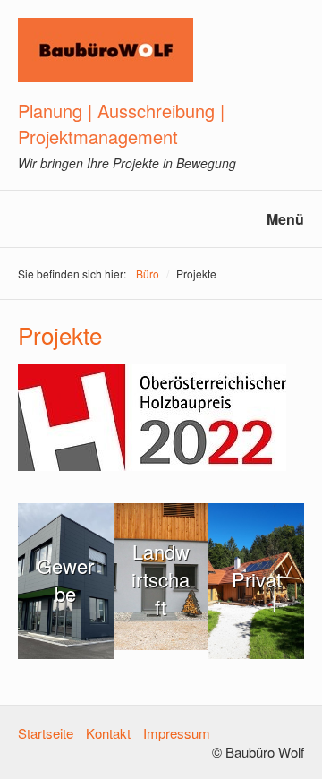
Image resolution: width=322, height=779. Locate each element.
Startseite (45, 732)
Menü (285, 219)
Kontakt (108, 732)
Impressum (176, 732)
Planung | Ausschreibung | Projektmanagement (121, 124)
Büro (147, 273)
